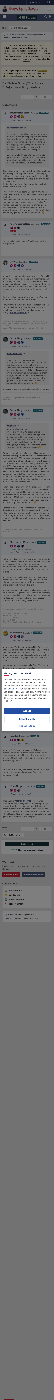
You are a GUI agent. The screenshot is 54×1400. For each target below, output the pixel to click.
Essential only (27, 719)
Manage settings (27, 725)
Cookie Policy (14, 688)
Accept (27, 710)
